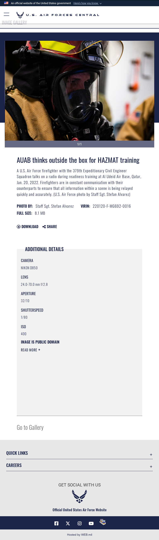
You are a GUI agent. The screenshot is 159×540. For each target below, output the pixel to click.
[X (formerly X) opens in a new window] (68, 523)
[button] (87, 3)
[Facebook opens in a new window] (56, 523)
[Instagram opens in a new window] (79, 523)
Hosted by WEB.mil (79, 534)
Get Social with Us (79, 485)
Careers (14, 465)
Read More (29, 349)
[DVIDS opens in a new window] (103, 522)
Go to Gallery (30, 427)
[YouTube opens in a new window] (91, 523)
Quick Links (17, 453)
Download (29, 226)
